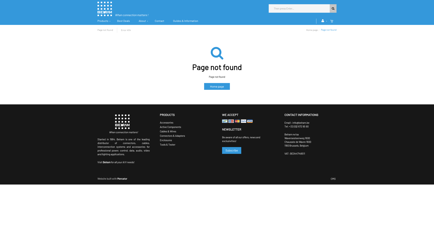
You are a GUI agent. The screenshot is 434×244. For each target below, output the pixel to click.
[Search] (333, 8)
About (142, 20)
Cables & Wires (168, 131)
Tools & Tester (167, 144)
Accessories (166, 122)
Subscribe (231, 150)
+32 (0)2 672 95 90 (299, 126)
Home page (312, 29)
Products (102, 20)
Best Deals (123, 20)
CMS (333, 178)
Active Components (170, 126)
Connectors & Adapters (172, 135)
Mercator (122, 178)
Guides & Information (185, 20)
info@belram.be (300, 122)
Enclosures (166, 140)
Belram (107, 162)
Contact (159, 20)
